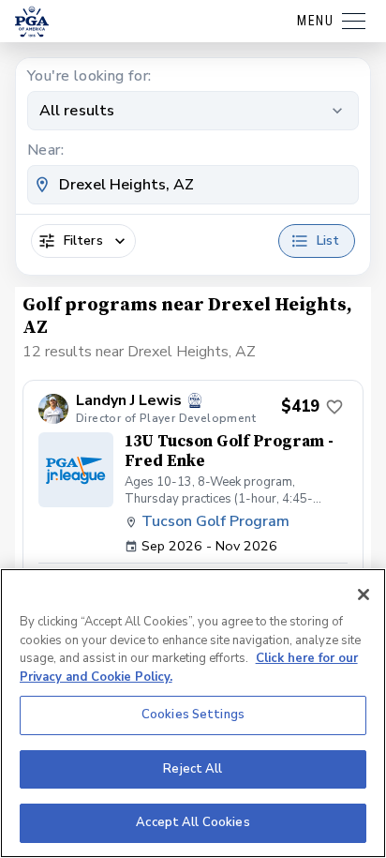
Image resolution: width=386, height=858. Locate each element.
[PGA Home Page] (32, 21)
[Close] (363, 594)
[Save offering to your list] (334, 407)
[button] (193, 500)
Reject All (192, 768)
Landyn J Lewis (129, 401)
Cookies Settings (193, 714)
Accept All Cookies (192, 822)
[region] (193, 713)
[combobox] (193, 184)
